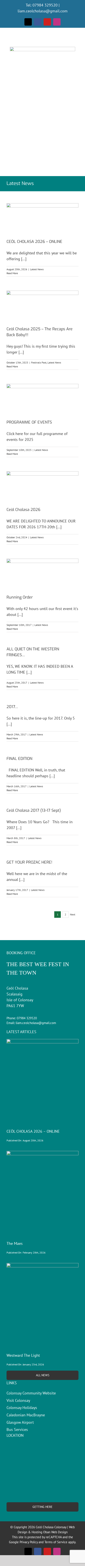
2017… (12, 706)
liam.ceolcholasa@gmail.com (43, 10)
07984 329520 (45, 5)
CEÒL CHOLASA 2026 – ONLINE (34, 241)
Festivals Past (38, 362)
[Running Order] (42, 573)
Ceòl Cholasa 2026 (23, 509)
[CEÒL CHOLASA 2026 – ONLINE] (42, 217)
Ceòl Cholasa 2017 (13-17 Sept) (34, 810)
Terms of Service (55, 1542)
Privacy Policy (29, 1542)
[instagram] (57, 22)
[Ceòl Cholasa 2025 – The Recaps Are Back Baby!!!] (42, 305)
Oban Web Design (55, 1532)
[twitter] (28, 22)
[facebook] (37, 22)
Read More (12, 273)
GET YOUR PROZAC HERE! (29, 862)
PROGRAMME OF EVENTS (29, 422)
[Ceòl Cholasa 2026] (42, 485)
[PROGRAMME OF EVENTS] (42, 398)
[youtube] (47, 22)
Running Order (20, 597)
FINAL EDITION (19, 758)
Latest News (37, 269)
